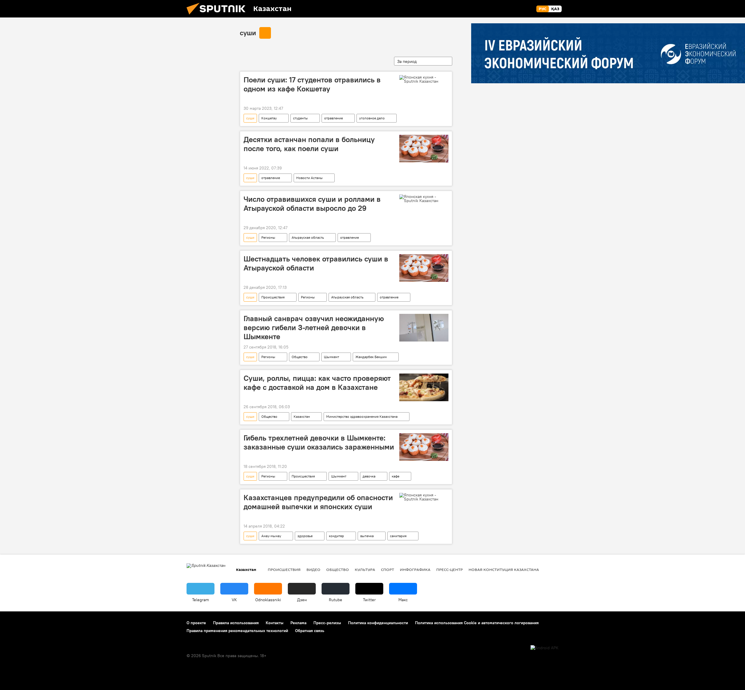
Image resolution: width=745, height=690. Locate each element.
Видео (313, 569)
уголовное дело (372, 118)
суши (248, 32)
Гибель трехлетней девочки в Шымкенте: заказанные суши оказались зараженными (319, 442)
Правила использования (236, 622)
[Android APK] (544, 648)
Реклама (298, 622)
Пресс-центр (449, 569)
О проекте (196, 622)
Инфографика (415, 569)
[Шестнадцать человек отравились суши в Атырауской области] (423, 268)
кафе (395, 476)
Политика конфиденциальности (378, 622)
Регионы (268, 237)
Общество (300, 357)
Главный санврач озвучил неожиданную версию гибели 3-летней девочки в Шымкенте (314, 327)
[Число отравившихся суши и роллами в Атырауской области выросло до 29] (423, 198)
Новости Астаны (309, 178)
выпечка (367, 536)
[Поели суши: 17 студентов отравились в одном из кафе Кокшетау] (423, 79)
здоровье (305, 536)
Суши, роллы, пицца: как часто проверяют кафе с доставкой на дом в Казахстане (317, 383)
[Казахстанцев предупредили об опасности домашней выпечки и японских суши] (423, 497)
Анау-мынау (271, 536)
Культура (365, 569)
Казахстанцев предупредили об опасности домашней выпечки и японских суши (318, 502)
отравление (333, 118)
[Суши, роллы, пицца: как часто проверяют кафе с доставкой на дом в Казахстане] (423, 387)
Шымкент (331, 357)
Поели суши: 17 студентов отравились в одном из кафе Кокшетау (312, 84)
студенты (300, 118)
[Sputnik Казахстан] (218, 16)
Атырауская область (308, 237)
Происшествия (273, 297)
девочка (369, 476)
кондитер (336, 536)
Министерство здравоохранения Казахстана (362, 416)
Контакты (274, 622)
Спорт (387, 569)
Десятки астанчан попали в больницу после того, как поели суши (309, 144)
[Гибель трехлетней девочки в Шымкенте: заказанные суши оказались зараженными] (423, 447)
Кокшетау (269, 118)
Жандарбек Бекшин (371, 357)
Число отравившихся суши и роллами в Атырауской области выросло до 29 (312, 203)
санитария (398, 536)
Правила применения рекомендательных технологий (237, 630)
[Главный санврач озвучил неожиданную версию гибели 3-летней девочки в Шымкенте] (423, 328)
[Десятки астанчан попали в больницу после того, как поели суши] (423, 148)
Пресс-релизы (327, 622)
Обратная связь (309, 630)
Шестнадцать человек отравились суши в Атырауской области (316, 263)
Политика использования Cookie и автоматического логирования (477, 622)
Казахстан (302, 416)
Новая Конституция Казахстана (504, 569)
